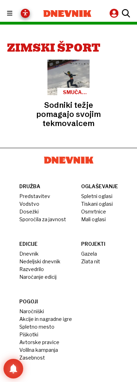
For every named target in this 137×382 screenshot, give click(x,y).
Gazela (89, 254)
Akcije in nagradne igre (45, 319)
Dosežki (29, 212)
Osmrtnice (93, 212)
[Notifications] (13, 368)
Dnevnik (29, 254)
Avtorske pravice (39, 342)
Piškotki (28, 334)
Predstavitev (34, 196)
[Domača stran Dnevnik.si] (67, 13)
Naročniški (31, 311)
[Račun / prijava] (115, 13)
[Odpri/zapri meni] (16, 13)
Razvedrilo (31, 269)
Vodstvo (29, 204)
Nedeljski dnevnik (39, 261)
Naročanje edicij (38, 277)
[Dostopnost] (25, 13)
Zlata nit (90, 261)
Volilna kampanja (38, 350)
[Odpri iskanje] (125, 13)
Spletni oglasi (96, 196)
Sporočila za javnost (42, 219)
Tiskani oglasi (97, 204)
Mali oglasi (93, 219)
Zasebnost (32, 358)
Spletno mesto (36, 327)
